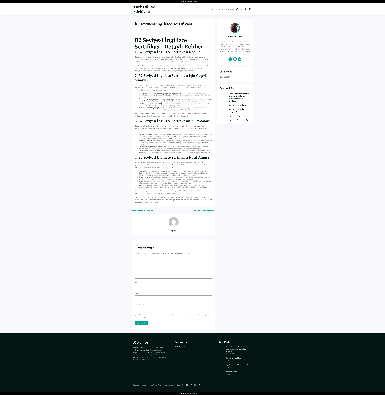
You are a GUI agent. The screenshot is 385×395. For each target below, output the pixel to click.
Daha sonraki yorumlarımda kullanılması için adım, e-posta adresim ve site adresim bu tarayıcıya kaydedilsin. (173, 316)
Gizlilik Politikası (217, 9)
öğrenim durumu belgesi (239, 120)
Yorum (137, 257)
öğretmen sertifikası (237, 105)
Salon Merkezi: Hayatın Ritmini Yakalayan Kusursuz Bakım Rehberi (239, 97)
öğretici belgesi (235, 116)
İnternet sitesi (139, 304)
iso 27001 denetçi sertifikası (204, 211)
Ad (136, 282)
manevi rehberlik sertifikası (142, 211)
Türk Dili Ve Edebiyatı (144, 9)
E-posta (138, 293)
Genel (222, 77)
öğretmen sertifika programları (237, 110)
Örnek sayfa (229, 9)
